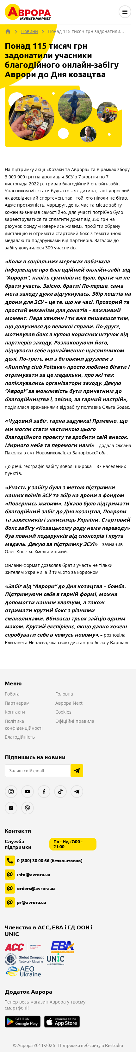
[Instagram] (11, 791)
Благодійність (20, 737)
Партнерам (17, 703)
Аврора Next (69, 703)
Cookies (63, 712)
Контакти (15, 712)
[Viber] (27, 808)
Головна (64, 694)
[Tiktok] (60, 791)
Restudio (114, 1045)
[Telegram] (77, 791)
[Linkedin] (11, 808)
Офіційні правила (74, 721)
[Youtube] (27, 791)
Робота (12, 694)
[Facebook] (44, 791)
